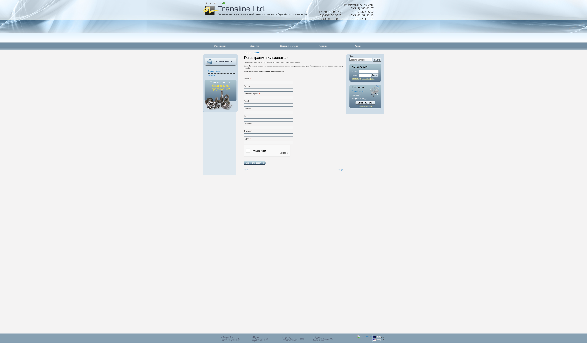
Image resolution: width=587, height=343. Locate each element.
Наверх (340, 170)
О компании (220, 46)
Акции (358, 46)
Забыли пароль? (368, 78)
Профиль (257, 53)
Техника (323, 46)
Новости (254, 46)
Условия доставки (365, 106)
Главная (247, 53)
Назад (246, 170)
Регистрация (356, 78)
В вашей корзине (358, 91)
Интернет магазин (289, 46)
